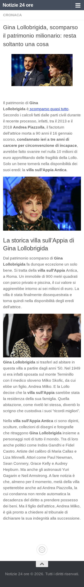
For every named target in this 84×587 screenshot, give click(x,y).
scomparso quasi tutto (49, 109)
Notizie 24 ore (18, 5)
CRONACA (12, 15)
